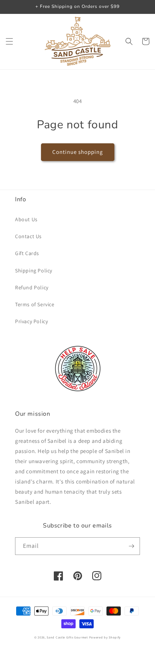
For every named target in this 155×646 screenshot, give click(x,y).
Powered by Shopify (105, 637)
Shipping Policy (33, 270)
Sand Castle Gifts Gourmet (67, 637)
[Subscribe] (131, 546)
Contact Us (28, 236)
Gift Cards (27, 253)
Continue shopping (77, 151)
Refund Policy (32, 287)
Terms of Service (35, 304)
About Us (26, 219)
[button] (9, 41)
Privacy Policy (31, 321)
